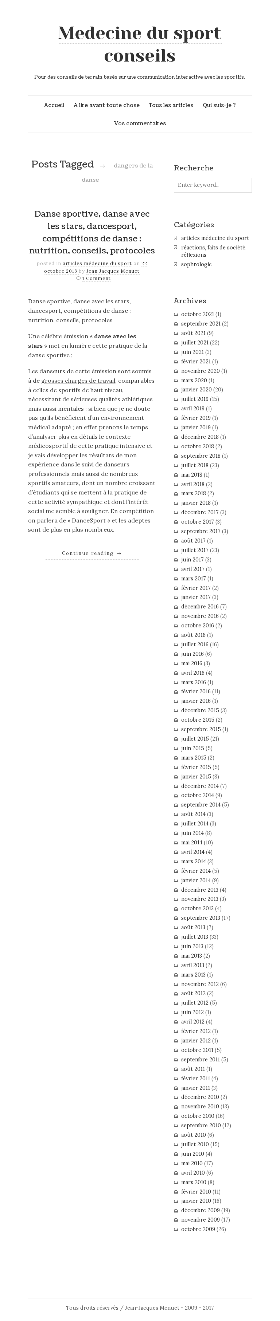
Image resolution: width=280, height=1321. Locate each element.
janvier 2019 (196, 427)
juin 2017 (192, 559)
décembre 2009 (200, 1210)
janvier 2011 (195, 1088)
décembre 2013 (199, 890)
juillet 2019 (195, 399)
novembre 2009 (200, 1219)
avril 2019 (193, 408)
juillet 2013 (194, 937)
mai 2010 (192, 1163)
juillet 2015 (195, 739)
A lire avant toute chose (107, 105)
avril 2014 (193, 852)
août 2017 (193, 540)
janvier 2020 (196, 389)
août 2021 (193, 333)
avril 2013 (192, 965)
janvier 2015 (196, 776)
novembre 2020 (200, 371)
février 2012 (196, 1031)
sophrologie (196, 264)
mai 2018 (191, 475)
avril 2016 (193, 673)
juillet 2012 (195, 1002)
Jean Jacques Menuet (113, 271)
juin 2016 (192, 654)
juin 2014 (192, 833)
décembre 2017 (200, 512)
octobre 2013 (197, 908)
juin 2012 (192, 1012)
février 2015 (196, 767)
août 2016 (193, 635)
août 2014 (193, 814)
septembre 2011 (200, 1059)
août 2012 (193, 993)
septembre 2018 (201, 456)
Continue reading (92, 553)
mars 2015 (193, 757)
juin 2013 (192, 946)
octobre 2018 (197, 446)
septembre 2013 (200, 918)
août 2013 (193, 927)
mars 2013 (193, 974)
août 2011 (193, 1069)
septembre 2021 (201, 323)
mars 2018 (193, 493)
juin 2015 (192, 748)
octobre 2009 (198, 1229)
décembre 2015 (200, 710)
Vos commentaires (140, 123)
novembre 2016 (200, 616)
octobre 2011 (197, 1050)
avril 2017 (193, 569)
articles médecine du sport (97, 263)
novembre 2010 (200, 1106)
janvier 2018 (196, 503)
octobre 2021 (197, 314)
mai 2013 (191, 956)
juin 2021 (192, 352)
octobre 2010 (197, 1116)
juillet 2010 (195, 1144)
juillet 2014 (195, 823)
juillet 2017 (195, 550)
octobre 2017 (197, 521)
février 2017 (196, 588)
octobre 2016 (197, 625)
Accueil (54, 105)
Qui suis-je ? (219, 105)
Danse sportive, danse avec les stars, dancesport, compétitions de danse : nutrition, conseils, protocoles (92, 232)
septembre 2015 (201, 729)
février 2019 (196, 418)
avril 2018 (193, 484)
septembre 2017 (201, 531)
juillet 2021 (195, 342)
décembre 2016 (200, 606)
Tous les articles (171, 105)
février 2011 (195, 1078)
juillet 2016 (195, 644)
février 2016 (196, 691)
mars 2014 (193, 861)
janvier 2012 (196, 1040)
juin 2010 (192, 1154)
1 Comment (96, 278)
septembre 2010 (201, 1125)
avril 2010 (193, 1173)
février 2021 (196, 361)
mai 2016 (191, 663)
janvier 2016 (196, 701)
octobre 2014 (197, 795)
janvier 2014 (196, 880)
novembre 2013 (199, 899)
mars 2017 (193, 578)
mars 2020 (194, 380)
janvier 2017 (196, 597)
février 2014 (196, 871)
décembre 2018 (200, 437)
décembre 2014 (200, 786)
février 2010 (196, 1191)
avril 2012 (193, 1021)
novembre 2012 (200, 984)
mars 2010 (193, 1182)
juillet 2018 (195, 465)
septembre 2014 (201, 804)
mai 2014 (191, 842)
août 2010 (193, 1135)
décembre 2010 (200, 1097)
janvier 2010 (196, 1201)
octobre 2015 (197, 720)
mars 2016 (193, 682)
